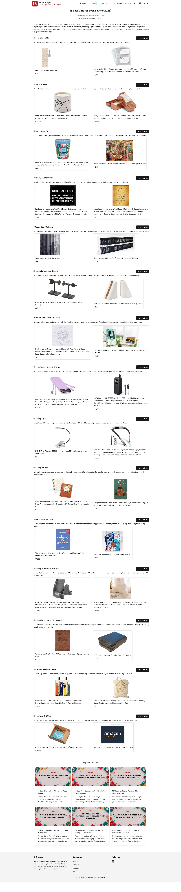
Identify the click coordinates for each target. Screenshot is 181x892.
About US (76, 865)
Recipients (128, 3)
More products (143, 38)
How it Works (117, 3)
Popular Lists (103, 3)
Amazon (76, 868)
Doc (74, 871)
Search (75, 861)
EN (144, 3)
